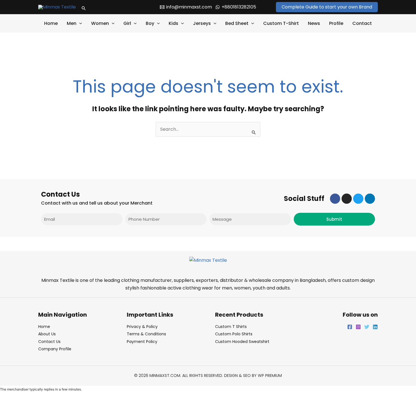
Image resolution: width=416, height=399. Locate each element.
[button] (84, 7)
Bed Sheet (236, 23)
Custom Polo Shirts (233, 334)
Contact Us (49, 341)
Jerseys (202, 23)
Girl (127, 23)
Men (71, 23)
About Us (47, 334)
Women (100, 23)
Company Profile (54, 349)
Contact (362, 23)
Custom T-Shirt (281, 23)
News (314, 23)
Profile (336, 23)
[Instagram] (358, 326)
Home (51, 23)
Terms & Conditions (146, 334)
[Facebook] (349, 326)
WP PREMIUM (270, 375)
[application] (79, 23)
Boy (150, 23)
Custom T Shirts (231, 326)
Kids (173, 23)
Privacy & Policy (142, 326)
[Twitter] (366, 326)
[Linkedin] (375, 326)
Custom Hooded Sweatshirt (242, 341)
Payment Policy (142, 341)
